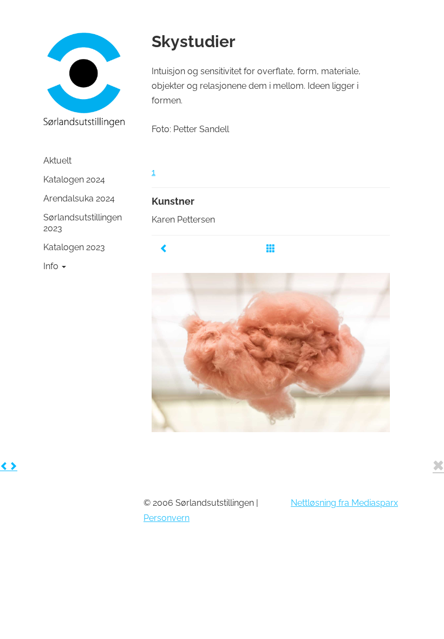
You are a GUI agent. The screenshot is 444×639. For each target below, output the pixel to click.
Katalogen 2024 (74, 179)
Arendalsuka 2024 (79, 198)
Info (52, 266)
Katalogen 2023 (74, 247)
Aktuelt (57, 160)
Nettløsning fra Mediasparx (344, 503)
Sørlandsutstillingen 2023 (82, 222)
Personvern (166, 518)
